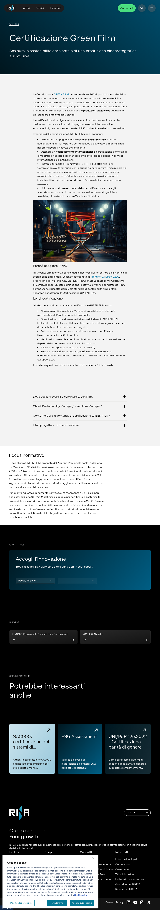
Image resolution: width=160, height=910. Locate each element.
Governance (122, 869)
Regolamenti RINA (126, 889)
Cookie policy (80, 895)
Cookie (109, 902)
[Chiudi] (93, 858)
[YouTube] (135, 902)
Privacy (119, 902)
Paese (131, 813)
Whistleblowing (124, 874)
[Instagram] (142, 902)
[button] (35, 581)
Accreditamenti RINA (127, 884)
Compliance (122, 864)
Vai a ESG (14, 24)
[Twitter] (149, 902)
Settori (26, 8)
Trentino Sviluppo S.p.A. (105, 276)
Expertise (55, 8)
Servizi (40, 8)
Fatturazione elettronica (129, 879)
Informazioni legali (126, 859)
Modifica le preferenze (21, 903)
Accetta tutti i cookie (82, 903)
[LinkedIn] (128, 902)
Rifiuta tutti (57, 903)
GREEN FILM (61, 94)
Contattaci (126, 8)
